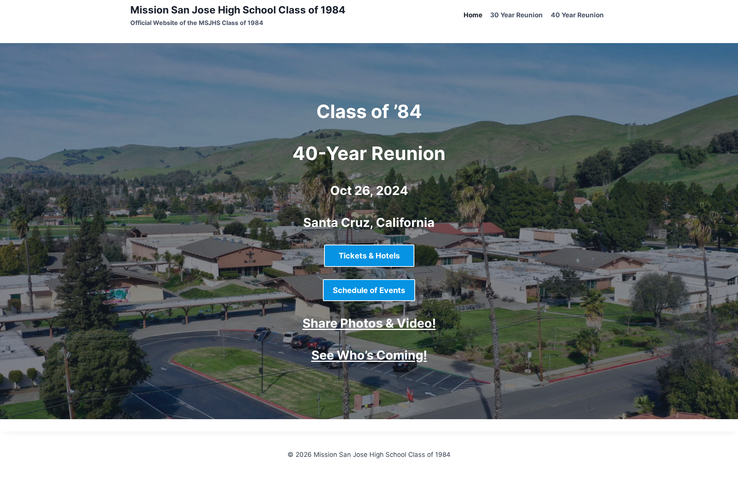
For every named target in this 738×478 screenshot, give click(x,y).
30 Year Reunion (516, 15)
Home (473, 15)
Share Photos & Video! (369, 323)
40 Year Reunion (577, 15)
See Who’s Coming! (369, 355)
